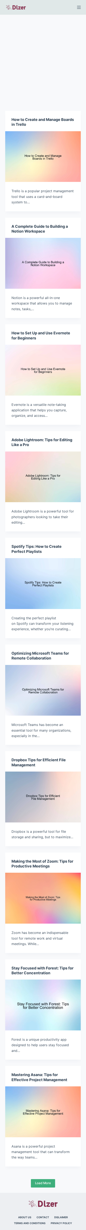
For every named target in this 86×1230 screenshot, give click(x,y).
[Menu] (79, 7)
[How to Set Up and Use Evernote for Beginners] (43, 370)
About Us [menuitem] (24, 1217)
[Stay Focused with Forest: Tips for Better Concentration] (43, 1005)
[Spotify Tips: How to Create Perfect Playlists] (43, 583)
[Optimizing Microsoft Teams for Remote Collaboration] (43, 690)
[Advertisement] (43, 60)
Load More (43, 1183)
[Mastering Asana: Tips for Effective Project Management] (43, 1111)
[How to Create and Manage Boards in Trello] (43, 156)
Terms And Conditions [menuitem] (30, 1223)
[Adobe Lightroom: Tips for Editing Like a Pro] (43, 476)
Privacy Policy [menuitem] (61, 1223)
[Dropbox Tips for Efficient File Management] (43, 797)
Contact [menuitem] (43, 1217)
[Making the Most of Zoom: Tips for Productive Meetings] (43, 898)
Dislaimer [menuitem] (61, 1217)
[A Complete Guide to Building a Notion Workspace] (43, 263)
